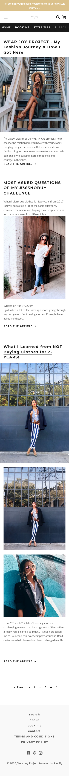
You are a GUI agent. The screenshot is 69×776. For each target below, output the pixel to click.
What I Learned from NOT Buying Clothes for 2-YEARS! (33, 351)
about (34, 720)
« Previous (22, 687)
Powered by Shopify (50, 763)
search (34, 714)
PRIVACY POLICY (34, 742)
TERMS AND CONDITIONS (34, 736)
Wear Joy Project (27, 763)
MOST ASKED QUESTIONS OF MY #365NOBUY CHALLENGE (32, 187)
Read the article (18, 164)
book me (34, 725)
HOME (6, 27)
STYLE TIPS (41, 27)
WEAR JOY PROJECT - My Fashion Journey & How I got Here (32, 47)
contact (34, 731)
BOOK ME (22, 27)
